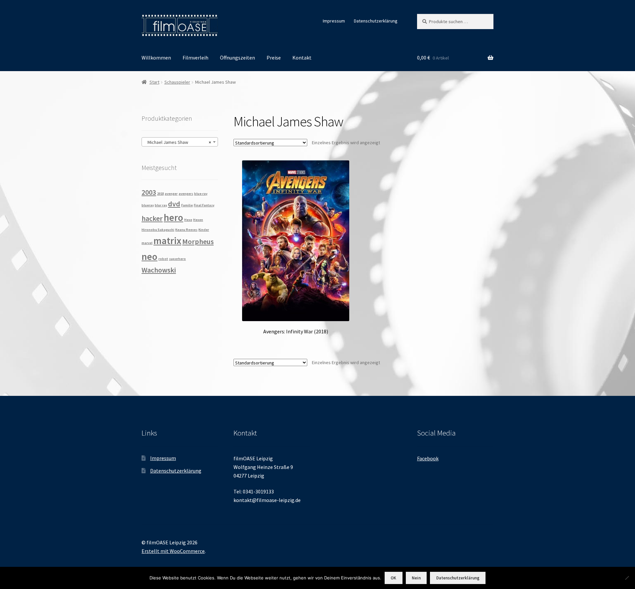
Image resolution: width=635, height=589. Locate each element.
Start (154, 82)
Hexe (188, 220)
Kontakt (302, 57)
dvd (174, 203)
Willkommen (156, 57)
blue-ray (200, 193)
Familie (187, 205)
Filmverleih (195, 57)
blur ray (161, 205)
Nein (416, 578)
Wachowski (159, 269)
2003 (149, 192)
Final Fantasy (204, 205)
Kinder (203, 230)
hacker (152, 218)
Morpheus (198, 241)
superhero (177, 259)
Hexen (198, 220)
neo (149, 256)
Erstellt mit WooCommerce (173, 551)
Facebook (428, 458)
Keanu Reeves (186, 230)
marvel (147, 243)
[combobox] (180, 142)
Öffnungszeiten (237, 57)
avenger (171, 193)
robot (163, 259)
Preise (274, 57)
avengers (186, 193)
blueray (148, 205)
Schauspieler (177, 82)
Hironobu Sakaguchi (158, 230)
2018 (160, 193)
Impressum (334, 21)
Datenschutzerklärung (376, 21)
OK (393, 578)
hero (173, 217)
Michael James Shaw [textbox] (178, 142)
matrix (167, 240)
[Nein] (626, 577)
